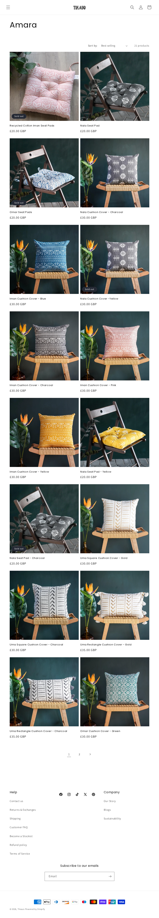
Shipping (15, 818)
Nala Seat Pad (90, 125)
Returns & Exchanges (23, 809)
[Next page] (90, 754)
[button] (8, 7)
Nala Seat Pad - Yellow (95, 472)
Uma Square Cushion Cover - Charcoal (36, 644)
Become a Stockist (21, 836)
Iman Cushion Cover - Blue (28, 299)
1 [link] (69, 754)
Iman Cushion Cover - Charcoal (31, 385)
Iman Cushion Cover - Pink (98, 385)
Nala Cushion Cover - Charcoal (101, 212)
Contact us (16, 801)
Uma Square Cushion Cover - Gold (104, 558)
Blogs (107, 809)
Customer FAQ (19, 827)
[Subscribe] (110, 876)
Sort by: (92, 45)
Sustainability (112, 818)
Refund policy (18, 845)
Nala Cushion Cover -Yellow (99, 299)
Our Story (110, 801)
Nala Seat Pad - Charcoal (27, 558)
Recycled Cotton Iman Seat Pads (32, 125)
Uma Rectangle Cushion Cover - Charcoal (38, 731)
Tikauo (21, 909)
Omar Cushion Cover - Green (100, 731)
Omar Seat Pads (21, 212)
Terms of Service (20, 853)
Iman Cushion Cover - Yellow (29, 472)
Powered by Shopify (35, 909)
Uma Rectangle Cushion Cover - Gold (105, 644)
